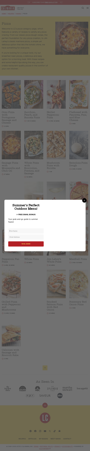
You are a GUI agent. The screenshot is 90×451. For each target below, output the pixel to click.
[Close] (84, 200)
